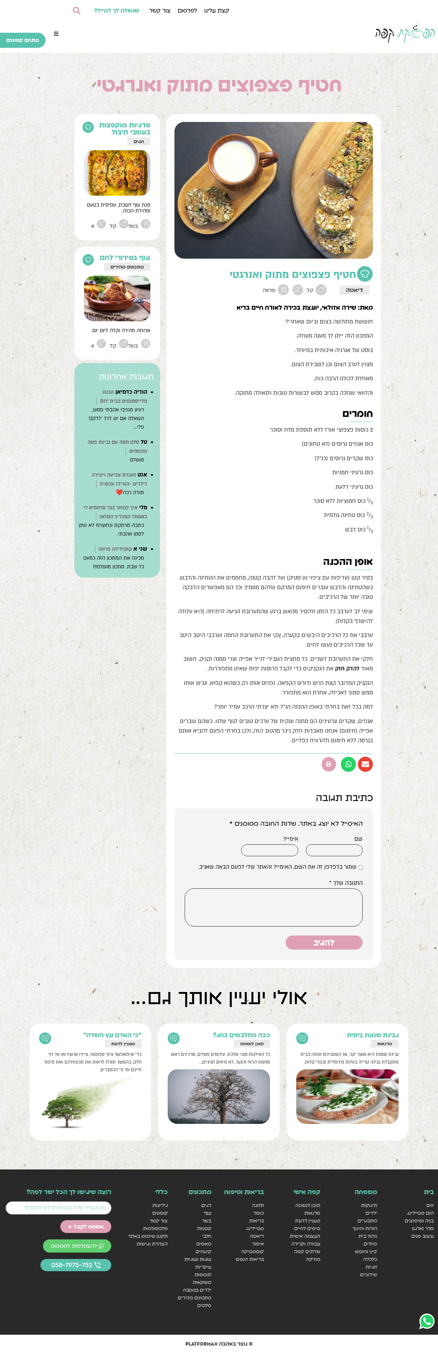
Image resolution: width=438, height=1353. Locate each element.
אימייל (290, 839)
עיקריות (203, 1266)
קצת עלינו (216, 10)
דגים (206, 1205)
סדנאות (384, 1043)
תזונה (258, 1205)
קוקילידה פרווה (115, 549)
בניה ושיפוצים (419, 1220)
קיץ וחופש (366, 1251)
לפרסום (187, 10)
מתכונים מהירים (127, 266)
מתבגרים (367, 1220)
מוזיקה (313, 1259)
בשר (206, 1220)
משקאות (202, 1282)
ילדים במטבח (197, 1290)
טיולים (370, 1243)
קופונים (160, 1213)
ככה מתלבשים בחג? (241, 1034)
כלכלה (370, 1259)
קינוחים (203, 1251)
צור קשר (160, 10)
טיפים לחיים (307, 1228)
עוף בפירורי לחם (125, 258)
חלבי (206, 1236)
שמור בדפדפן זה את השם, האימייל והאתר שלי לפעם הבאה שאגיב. (277, 867)
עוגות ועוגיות (197, 1259)
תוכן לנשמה (252, 1043)
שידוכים (368, 1274)
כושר (258, 1213)
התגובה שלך (346, 883)
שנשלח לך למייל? (116, 10)
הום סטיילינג (420, 1213)
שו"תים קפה (307, 1251)
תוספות (203, 1274)
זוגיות (371, 1266)
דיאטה (354, 290)
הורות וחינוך (364, 1228)
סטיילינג (255, 1228)
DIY (430, 1205)
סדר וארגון (423, 1228)
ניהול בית (367, 1236)
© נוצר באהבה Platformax (219, 1344)
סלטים (204, 1305)
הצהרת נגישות (152, 1243)
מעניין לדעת (123, 1043)
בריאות (256, 1220)
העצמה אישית (305, 1236)
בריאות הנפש (250, 1259)
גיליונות (160, 1205)
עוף (207, 1213)
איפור (258, 1243)
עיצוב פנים (422, 1236)
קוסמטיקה (252, 1251)
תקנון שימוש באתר (148, 1236)
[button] (56, 33)
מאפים (203, 1243)
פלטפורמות (155, 1228)
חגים (139, 141)
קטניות (204, 1228)
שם (358, 839)
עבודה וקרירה (305, 1243)
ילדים (371, 1213)
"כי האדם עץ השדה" (112, 1034)
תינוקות (369, 1205)
